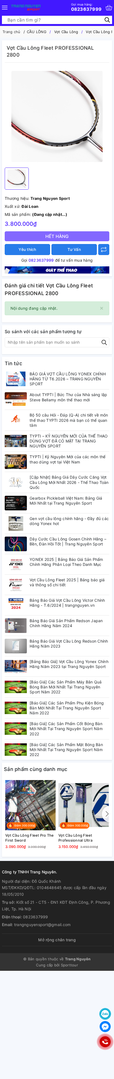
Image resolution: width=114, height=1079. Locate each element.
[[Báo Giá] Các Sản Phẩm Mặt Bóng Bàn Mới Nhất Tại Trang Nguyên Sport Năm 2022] (16, 749)
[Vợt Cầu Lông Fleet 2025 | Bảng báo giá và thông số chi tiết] (16, 584)
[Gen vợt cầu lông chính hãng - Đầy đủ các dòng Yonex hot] (16, 523)
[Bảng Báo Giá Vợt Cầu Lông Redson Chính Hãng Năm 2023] (16, 646)
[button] (106, 814)
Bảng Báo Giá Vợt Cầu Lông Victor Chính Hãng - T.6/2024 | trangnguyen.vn (67, 603)
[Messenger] (105, 1026)
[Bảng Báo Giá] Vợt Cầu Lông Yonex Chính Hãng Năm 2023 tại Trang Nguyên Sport (69, 664)
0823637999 (86, 7)
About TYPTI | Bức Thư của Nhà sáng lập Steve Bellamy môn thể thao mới (68, 397)
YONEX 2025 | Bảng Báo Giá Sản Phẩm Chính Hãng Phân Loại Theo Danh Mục (66, 562)
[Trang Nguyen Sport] (26, 7)
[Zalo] (105, 1014)
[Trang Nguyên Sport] (57, 269)
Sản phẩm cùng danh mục (36, 769)
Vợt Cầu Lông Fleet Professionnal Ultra (75, 837)
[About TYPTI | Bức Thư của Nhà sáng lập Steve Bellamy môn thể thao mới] (16, 399)
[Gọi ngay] (105, 1041)
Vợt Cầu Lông (66, 32)
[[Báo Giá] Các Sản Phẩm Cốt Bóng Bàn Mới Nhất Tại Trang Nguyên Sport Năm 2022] (16, 728)
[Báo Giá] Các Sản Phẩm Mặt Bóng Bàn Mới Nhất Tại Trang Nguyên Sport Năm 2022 (66, 749)
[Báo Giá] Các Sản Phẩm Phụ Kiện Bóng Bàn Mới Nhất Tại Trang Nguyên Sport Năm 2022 (67, 708)
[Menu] (4, 7)
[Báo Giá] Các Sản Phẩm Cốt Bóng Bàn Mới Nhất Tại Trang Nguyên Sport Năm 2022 (66, 728)
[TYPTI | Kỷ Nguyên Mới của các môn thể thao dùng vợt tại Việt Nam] (16, 461)
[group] (57, 116)
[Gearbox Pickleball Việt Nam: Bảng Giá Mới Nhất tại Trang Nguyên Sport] (16, 503)
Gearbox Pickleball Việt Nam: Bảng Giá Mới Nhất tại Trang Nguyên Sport (66, 500)
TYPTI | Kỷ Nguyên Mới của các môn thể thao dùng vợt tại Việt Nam (67, 459)
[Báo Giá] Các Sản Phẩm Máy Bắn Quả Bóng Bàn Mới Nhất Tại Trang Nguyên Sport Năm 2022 (66, 687)
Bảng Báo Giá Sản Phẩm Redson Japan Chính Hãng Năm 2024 (66, 623)
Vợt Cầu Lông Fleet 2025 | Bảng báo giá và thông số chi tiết (67, 582)
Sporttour (69, 965)
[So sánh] (103, 249)
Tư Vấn (74, 249)
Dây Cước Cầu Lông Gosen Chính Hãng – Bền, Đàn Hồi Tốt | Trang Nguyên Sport (68, 541)
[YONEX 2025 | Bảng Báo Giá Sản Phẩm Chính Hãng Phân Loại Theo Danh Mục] (16, 564)
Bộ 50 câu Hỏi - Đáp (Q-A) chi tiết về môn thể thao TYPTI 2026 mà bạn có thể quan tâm (69, 420)
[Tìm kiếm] (107, 19)
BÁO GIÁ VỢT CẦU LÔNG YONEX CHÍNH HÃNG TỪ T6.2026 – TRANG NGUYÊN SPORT (68, 379)
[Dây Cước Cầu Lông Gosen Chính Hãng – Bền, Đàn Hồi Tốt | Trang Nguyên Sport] (16, 544)
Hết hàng (57, 236)
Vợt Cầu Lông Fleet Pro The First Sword (29, 837)
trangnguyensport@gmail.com (42, 924)
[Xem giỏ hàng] (109, 7)
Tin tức (13, 363)
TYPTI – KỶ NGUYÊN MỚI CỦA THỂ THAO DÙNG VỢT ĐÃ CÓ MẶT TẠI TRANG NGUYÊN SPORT (69, 441)
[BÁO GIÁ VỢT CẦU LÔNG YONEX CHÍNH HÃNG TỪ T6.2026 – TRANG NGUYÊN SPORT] (16, 379)
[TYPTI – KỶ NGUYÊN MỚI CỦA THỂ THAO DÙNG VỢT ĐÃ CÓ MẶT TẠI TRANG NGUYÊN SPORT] (16, 441)
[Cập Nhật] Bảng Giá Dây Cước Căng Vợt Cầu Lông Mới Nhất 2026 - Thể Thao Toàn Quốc (69, 482)
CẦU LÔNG (36, 32)
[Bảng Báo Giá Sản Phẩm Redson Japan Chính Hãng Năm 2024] (16, 625)
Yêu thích (27, 249)
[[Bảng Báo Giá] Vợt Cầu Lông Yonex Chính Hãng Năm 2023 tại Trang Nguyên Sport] (16, 666)
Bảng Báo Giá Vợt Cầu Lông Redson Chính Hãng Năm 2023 (69, 643)
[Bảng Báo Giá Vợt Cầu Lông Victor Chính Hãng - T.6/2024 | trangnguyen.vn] (16, 605)
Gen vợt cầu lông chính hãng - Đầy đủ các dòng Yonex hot (69, 521)
